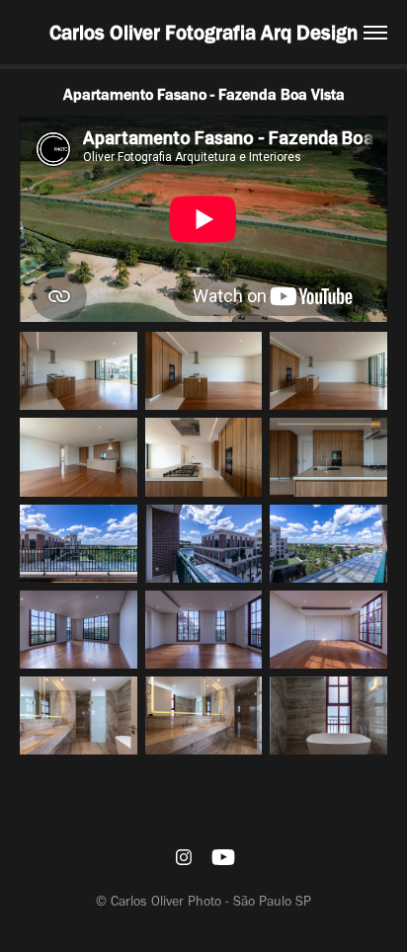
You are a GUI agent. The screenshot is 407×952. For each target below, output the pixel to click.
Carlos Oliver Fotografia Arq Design (203, 32)
